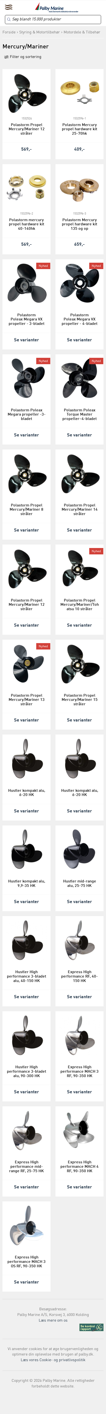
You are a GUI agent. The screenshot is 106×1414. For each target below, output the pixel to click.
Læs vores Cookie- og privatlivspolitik (53, 1360)
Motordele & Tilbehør (82, 32)
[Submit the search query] (8, 19)
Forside (9, 32)
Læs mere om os (53, 1321)
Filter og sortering (25, 57)
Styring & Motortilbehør (39, 32)
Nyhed (43, 266)
